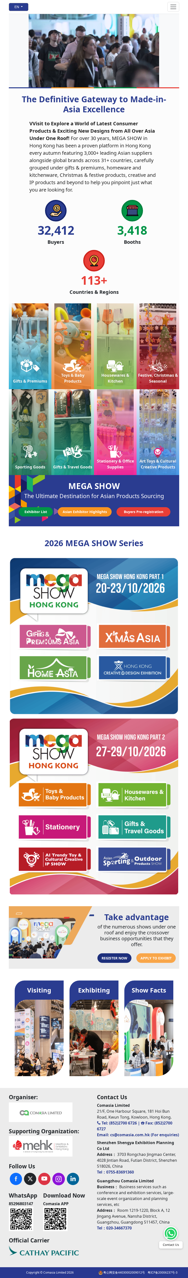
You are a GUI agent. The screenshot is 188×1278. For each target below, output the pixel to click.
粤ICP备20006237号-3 (162, 1272)
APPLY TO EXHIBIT (156, 958)
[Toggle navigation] (173, 7)
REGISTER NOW (114, 958)
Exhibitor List (35, 511)
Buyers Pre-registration (143, 511)
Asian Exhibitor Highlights (85, 511)
